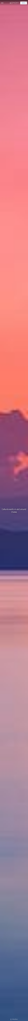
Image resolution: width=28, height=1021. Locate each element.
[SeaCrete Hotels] (14, 3)
